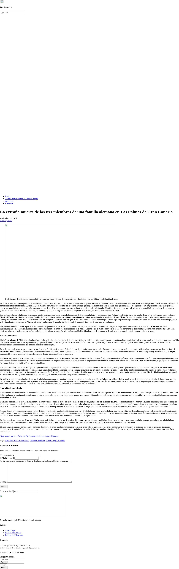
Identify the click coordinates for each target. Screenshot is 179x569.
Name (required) (7, 455)
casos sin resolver (21, 440)
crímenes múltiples (37, 440)
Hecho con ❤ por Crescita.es (12, 552)
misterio (61, 440)
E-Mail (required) (7, 458)
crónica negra (51, 440)
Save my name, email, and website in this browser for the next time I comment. (35, 461)
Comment (4, 482)
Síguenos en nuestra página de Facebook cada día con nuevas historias (29, 436)
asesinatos (9, 440)
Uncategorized (6, 220)
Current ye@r (6, 491)
